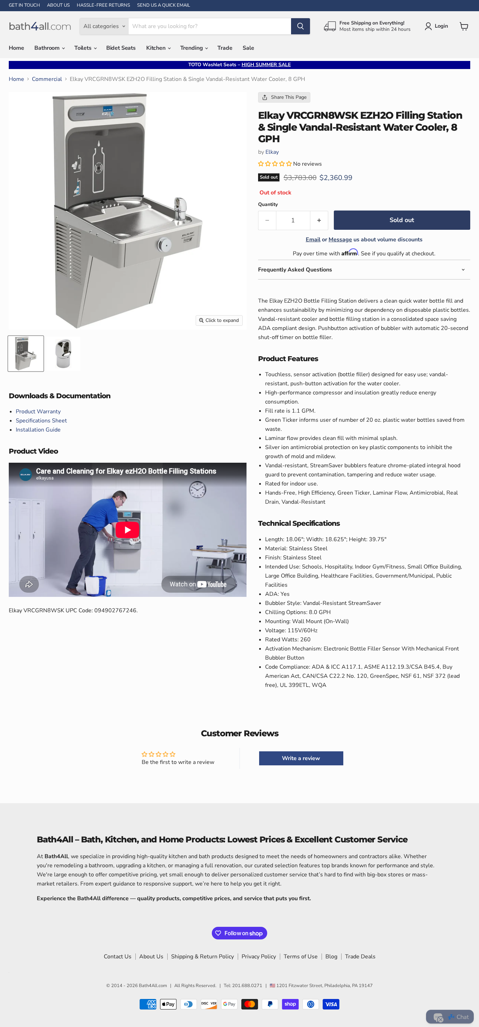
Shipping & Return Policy (202, 956)
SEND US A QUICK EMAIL (163, 5)
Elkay (272, 152)
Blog (331, 956)
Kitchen (156, 48)
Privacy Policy (259, 956)
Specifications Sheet (41, 421)
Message (340, 239)
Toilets (83, 48)
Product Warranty (38, 411)
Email (313, 239)
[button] (275, 164)
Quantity (268, 204)
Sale (248, 48)
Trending (192, 48)
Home (16, 48)
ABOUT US (58, 5)
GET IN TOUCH (24, 5)
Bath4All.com (153, 986)
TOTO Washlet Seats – (239, 64)
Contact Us (117, 956)
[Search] (300, 26)
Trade (224, 48)
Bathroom (47, 48)
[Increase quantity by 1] (319, 220)
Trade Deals (360, 956)
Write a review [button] (301, 758)
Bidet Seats (121, 48)
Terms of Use (301, 956)
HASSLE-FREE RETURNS (103, 5)
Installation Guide (38, 430)
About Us (151, 956)
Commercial (47, 79)
